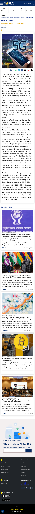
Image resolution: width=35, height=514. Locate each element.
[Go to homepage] (9, 3)
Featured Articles (25, 469)
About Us (3, 463)
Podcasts (23, 475)
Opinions (23, 472)
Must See (23, 466)
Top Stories (24, 463)
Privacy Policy (4, 469)
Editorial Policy (5, 472)
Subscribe (28, 451)
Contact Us (4, 483)
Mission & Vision (5, 466)
